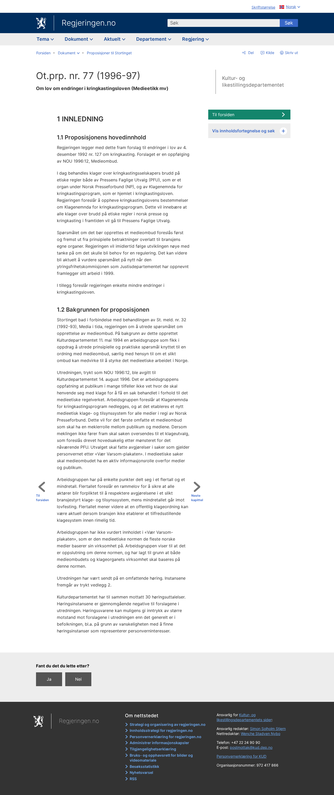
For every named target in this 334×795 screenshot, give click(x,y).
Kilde (269, 52)
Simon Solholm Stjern (268, 728)
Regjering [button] (193, 39)
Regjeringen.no (89, 22)
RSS (133, 778)
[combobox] (224, 23)
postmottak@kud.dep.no (251, 747)
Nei (78, 679)
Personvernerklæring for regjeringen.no (165, 736)
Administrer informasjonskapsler (159, 742)
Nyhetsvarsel (141, 772)
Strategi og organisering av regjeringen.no (168, 724)
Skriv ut (291, 52)
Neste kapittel (197, 498)
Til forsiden (42, 498)
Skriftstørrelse (263, 7)
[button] (69, 53)
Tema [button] (43, 39)
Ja (49, 679)
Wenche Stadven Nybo (260, 733)
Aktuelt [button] (113, 39)
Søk (289, 23)
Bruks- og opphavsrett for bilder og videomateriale (161, 758)
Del (250, 52)
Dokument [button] (77, 39)
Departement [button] (152, 39)
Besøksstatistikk (144, 766)
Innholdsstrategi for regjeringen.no (161, 730)
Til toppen (122, 645)
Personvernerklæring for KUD (241, 756)
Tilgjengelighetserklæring (153, 749)
